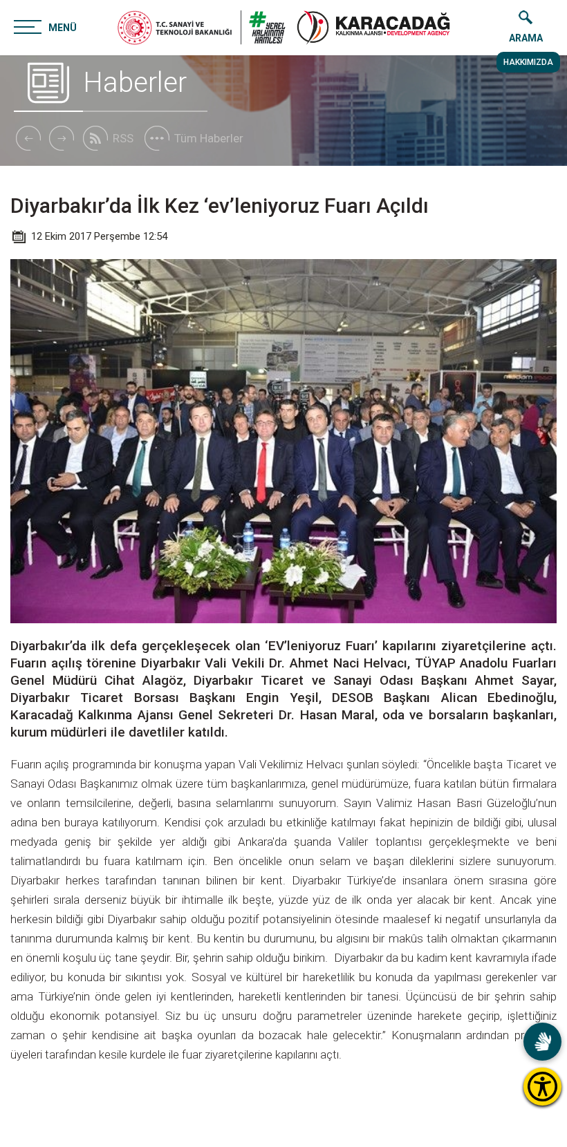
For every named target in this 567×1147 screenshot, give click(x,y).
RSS (123, 138)
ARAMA (526, 38)
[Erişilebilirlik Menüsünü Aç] (542, 1087)
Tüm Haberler (208, 138)
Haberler (135, 82)
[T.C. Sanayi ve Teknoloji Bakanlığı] (202, 27)
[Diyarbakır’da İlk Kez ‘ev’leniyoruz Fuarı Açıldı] (373, 27)
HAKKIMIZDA (528, 62)
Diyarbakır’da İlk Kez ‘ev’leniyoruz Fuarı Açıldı (219, 205)
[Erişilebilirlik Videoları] (542, 1042)
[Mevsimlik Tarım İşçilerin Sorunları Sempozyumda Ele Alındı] (27, 138)
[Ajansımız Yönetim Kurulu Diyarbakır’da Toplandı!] (61, 138)
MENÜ (62, 27)
